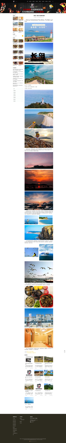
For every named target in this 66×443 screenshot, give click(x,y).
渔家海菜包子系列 (15, 65)
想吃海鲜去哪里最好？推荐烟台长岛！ (31, 352)
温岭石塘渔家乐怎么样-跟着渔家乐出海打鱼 (29, 391)
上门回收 (14, 418)
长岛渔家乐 (14, 431)
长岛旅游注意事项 (15, 430)
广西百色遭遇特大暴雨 (38, 390)
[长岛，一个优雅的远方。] (29, 400)
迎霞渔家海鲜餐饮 (20, 48)
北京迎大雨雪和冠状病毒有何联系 (28, 364)
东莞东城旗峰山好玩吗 (47, 390)
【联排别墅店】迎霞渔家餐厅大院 (20, 26)
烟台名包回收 (14, 421)
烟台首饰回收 (14, 424)
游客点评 (40, 1)
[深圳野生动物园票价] (48, 373)
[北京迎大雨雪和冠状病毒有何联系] (29, 359)
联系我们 (50, 1)
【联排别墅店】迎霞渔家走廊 (15, 32)
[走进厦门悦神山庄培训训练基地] (48, 359)
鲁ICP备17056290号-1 (34, 439)
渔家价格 (37, 1)
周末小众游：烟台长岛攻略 (30, 351)
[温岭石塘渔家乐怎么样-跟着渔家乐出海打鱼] (29, 387)
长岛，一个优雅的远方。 (28, 404)
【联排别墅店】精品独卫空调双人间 (20, 20)
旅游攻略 (46, 1)
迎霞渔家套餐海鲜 (15, 48)
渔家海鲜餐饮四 (20, 59)
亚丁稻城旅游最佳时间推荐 (38, 363)
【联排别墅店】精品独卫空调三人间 (20, 32)
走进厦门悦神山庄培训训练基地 (48, 364)
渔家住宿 (30, 1)
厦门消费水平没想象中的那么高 (28, 377)
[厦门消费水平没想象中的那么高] (29, 373)
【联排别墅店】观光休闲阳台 (15, 20)
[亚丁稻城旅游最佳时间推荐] (38, 359)
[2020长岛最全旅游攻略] (38, 373)
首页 (27, 1)
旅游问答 (43, 1)
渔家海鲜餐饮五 (14, 59)
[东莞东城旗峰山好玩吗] (48, 387)
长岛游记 (36, 17)
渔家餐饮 (33, 1)
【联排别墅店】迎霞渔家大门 (15, 26)
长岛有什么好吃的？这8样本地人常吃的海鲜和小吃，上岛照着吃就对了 (15, 43)
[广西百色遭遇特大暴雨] (38, 387)
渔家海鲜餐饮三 (20, 65)
